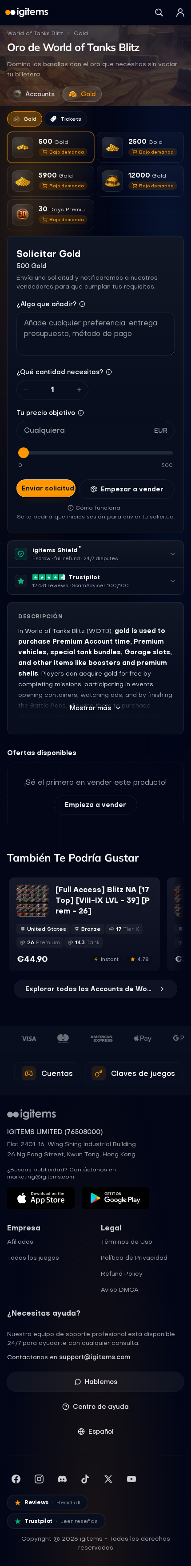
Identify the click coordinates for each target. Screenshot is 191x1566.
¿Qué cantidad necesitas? (59, 372)
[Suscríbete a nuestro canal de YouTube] (131, 1479)
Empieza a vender (95, 804)
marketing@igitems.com (40, 1176)
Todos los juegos (33, 1258)
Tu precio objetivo (45, 413)
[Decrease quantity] (26, 389)
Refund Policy (122, 1273)
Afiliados (20, 1242)
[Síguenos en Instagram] (39, 1479)
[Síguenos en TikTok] (85, 1479)
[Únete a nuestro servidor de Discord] (62, 1479)
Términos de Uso (126, 1242)
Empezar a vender (132, 489)
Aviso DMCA (120, 1289)
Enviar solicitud (48, 488)
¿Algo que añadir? (46, 304)
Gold (81, 33)
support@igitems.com (94, 1357)
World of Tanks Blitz (35, 33)
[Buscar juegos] (159, 12)
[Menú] (180, 12)
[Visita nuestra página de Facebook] (16, 1479)
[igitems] (27, 12)
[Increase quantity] (79, 389)
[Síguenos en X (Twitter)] (108, 1479)
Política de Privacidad (134, 1258)
